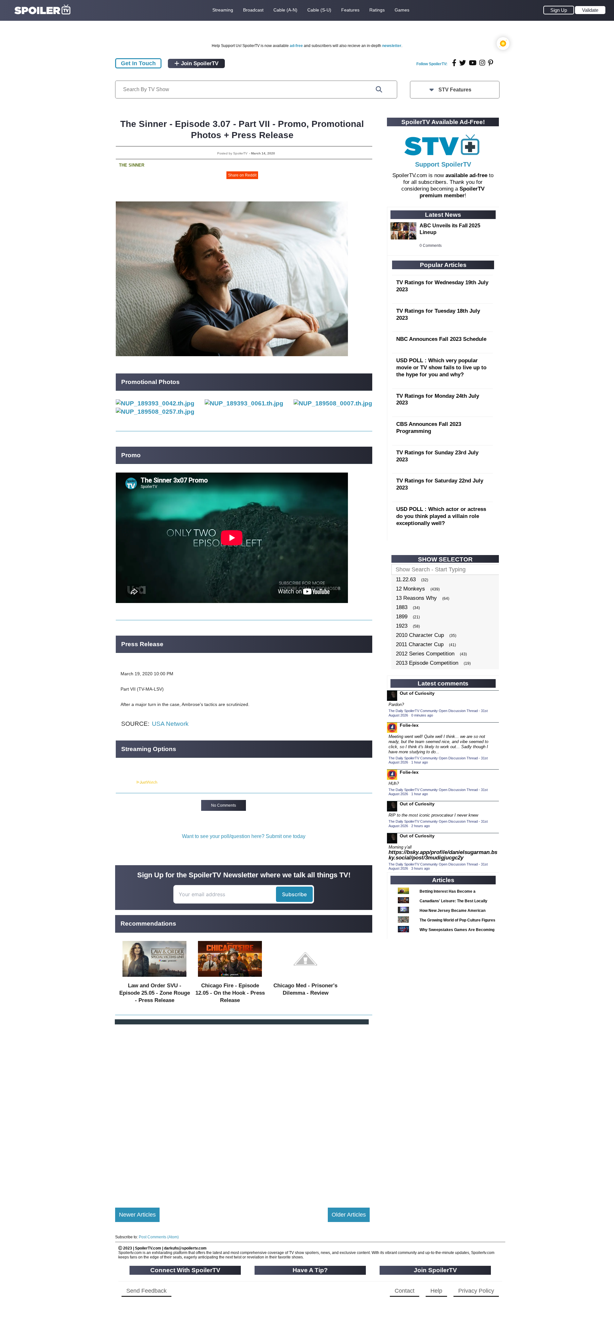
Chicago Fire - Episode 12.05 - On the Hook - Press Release (230, 993)
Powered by (126, 782)
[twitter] (462, 63)
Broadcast (253, 9)
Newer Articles (137, 1214)
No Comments (223, 805)
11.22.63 (406, 579)
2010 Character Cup (420, 635)
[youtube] (472, 63)
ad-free (296, 45)
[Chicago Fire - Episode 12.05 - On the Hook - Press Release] (230, 978)
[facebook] (454, 63)
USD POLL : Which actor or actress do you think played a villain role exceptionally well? (441, 516)
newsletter (391, 45)
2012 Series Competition (425, 654)
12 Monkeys (410, 589)
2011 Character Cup (420, 644)
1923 (401, 626)
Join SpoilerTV (198, 63)
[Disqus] (242, 1111)
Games (402, 9)
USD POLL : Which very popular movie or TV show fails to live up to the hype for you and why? (441, 367)
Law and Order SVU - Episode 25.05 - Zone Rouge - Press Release (154, 993)
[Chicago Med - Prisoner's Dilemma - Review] (305, 978)
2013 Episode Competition (427, 663)
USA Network (170, 723)
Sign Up (558, 10)
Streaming (222, 9)
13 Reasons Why (416, 598)
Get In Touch (138, 63)
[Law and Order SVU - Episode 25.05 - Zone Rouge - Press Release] (154, 978)
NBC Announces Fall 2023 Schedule (441, 339)
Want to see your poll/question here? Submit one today (243, 836)
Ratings (377, 9)
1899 (401, 617)
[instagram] (482, 63)
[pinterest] (490, 63)
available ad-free (466, 175)
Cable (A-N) (285, 9)
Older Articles (349, 1214)
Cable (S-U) (319, 9)
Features (350, 9)
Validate (590, 10)
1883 (401, 607)
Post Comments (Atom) (159, 1237)
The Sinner (131, 165)
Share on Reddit (242, 175)
